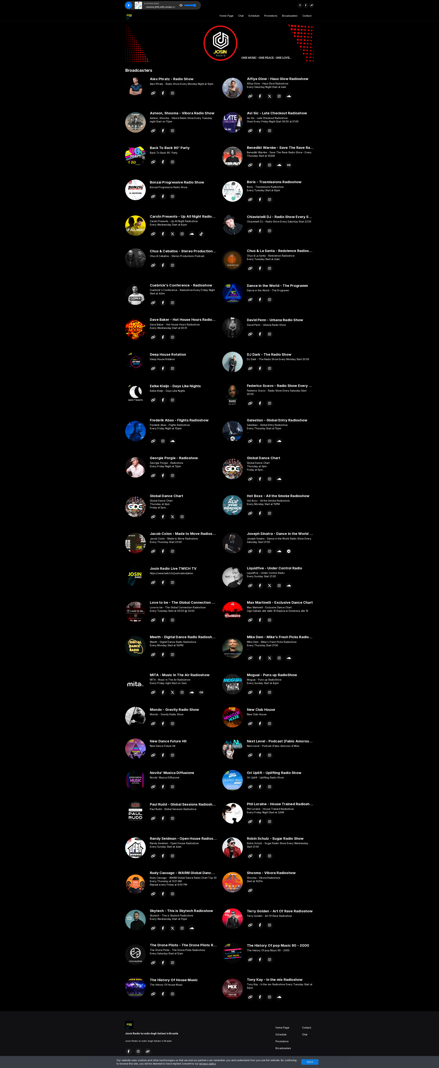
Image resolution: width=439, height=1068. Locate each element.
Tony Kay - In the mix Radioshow (275, 980)
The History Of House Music (174, 980)
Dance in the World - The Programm (277, 286)
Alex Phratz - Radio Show (171, 79)
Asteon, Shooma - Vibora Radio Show (182, 113)
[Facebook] (306, 5)
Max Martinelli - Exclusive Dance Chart (280, 602)
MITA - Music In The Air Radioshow (180, 675)
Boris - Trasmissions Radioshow (274, 182)
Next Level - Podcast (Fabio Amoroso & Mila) (285, 741)
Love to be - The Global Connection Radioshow (190, 602)
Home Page (226, 15)
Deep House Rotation (168, 354)
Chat (241, 15)
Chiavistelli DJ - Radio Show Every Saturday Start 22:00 (295, 217)
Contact (306, 15)
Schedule (253, 15)
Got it (310, 1061)
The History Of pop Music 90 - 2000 (278, 945)
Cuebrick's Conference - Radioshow (181, 285)
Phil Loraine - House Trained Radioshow (281, 804)
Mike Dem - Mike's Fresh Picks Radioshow (282, 637)
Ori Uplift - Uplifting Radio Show (274, 773)
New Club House (261, 710)
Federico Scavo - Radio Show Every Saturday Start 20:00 (296, 386)
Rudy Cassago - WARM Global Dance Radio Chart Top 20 (198, 873)
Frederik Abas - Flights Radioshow (179, 420)
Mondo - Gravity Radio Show (174, 710)
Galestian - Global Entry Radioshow (277, 420)
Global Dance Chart (263, 458)
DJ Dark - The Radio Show (269, 354)
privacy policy (207, 1063)
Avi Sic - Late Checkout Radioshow (277, 113)
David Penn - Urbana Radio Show (275, 320)
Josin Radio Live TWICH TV (173, 568)
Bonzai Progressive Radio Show (177, 182)
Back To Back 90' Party (170, 148)
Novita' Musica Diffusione (172, 773)
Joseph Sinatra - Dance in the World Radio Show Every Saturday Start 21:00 (312, 534)
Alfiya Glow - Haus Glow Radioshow (277, 79)
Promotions (270, 15)
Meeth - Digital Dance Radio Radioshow (183, 637)
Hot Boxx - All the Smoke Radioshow (278, 496)
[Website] (311, 5)
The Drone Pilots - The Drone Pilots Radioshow (190, 945)
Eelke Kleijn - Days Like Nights (175, 386)
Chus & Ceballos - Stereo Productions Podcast (190, 251)
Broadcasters (290, 15)
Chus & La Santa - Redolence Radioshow (281, 251)
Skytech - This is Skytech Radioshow (181, 911)
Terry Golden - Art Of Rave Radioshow (280, 911)
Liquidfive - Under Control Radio (274, 568)
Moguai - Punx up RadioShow (272, 675)
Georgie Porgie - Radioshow (174, 458)
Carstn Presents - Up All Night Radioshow (185, 216)
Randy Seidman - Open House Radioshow (185, 838)
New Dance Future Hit (168, 741)
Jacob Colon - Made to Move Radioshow (185, 534)
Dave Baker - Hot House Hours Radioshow (185, 320)
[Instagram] (300, 5)
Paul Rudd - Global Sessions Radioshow (184, 804)
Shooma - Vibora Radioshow (271, 873)
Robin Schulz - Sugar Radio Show (275, 838)
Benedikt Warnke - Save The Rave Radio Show (286, 148)
